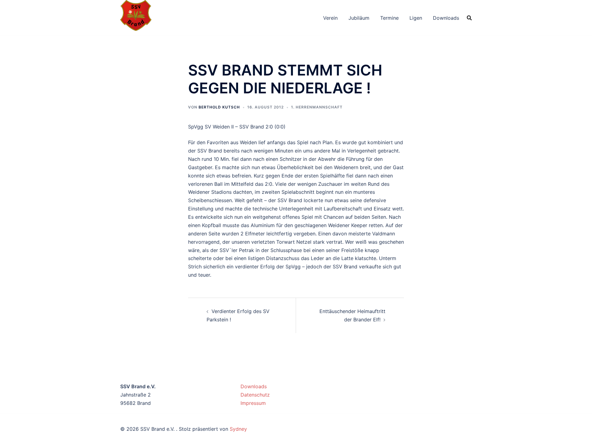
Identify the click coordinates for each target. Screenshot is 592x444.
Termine (389, 18)
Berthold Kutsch (219, 107)
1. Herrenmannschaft (317, 107)
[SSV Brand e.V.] (135, 17)
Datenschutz (255, 395)
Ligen (415, 18)
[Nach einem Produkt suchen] (469, 17)
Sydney (238, 429)
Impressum (253, 403)
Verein (330, 18)
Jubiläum (358, 18)
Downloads (446, 18)
